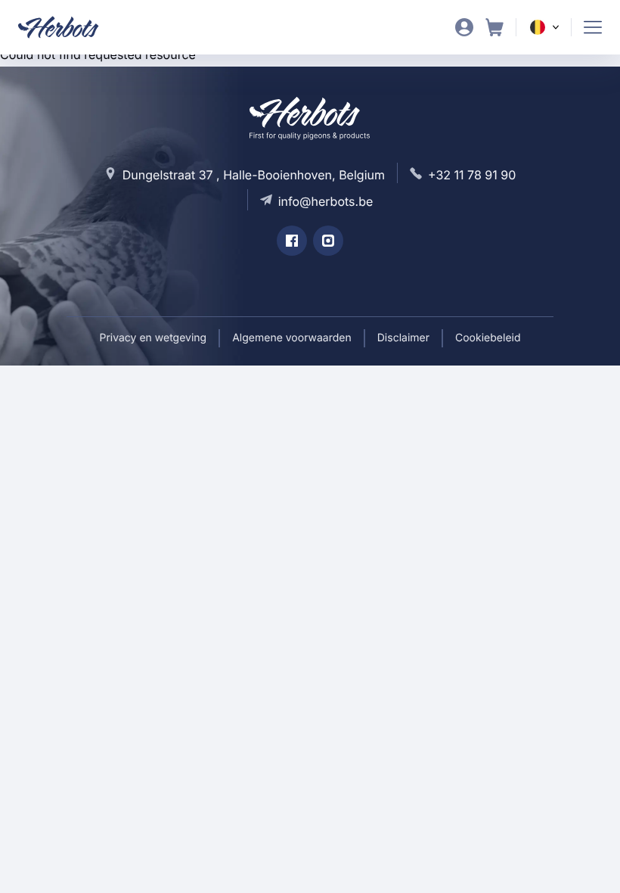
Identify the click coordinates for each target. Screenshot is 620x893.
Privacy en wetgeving (152, 337)
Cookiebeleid (488, 337)
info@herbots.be (326, 201)
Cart (494, 27)
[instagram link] (328, 241)
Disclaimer (403, 337)
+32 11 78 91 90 (472, 174)
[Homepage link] (67, 27)
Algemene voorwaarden (292, 337)
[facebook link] (292, 241)
